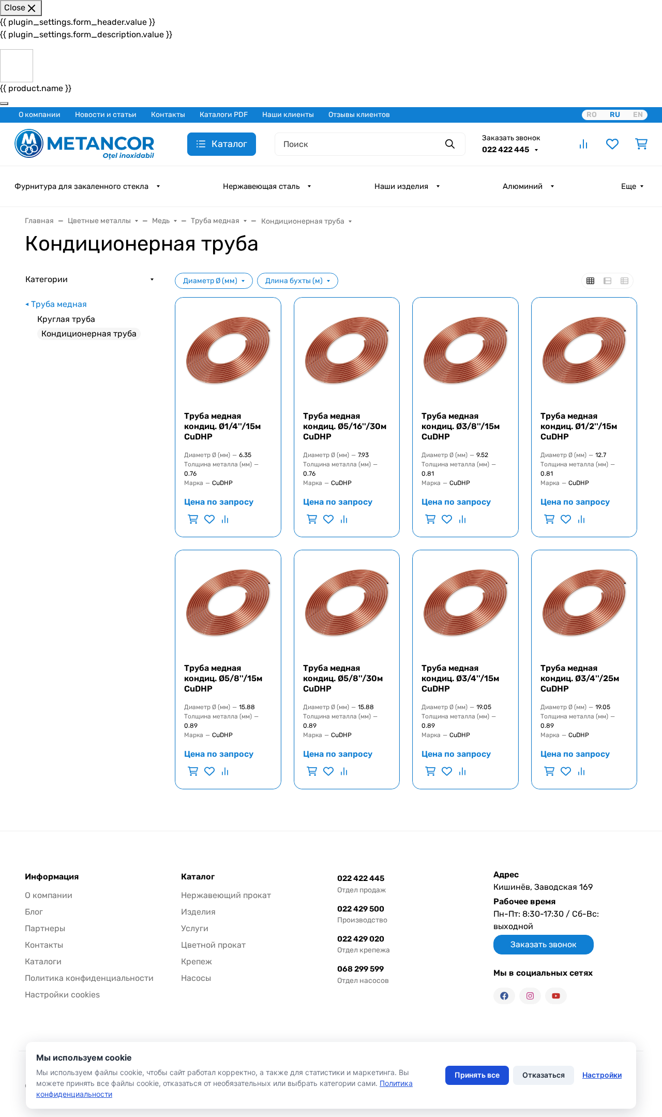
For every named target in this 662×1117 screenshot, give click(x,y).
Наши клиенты (288, 114)
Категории (46, 279)
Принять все (477, 1074)
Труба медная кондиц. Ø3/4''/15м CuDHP (460, 678)
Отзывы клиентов (359, 114)
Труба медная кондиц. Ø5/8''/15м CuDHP (223, 678)
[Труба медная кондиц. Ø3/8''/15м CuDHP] (465, 350)
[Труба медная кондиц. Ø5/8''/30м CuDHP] (347, 603)
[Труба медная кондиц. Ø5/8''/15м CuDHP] (228, 603)
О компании (40, 114)
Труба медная (59, 304)
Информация (52, 877)
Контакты (168, 114)
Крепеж (196, 961)
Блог (34, 912)
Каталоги (43, 961)
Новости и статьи (106, 114)
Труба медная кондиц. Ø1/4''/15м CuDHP (222, 426)
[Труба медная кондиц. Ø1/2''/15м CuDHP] (584, 350)
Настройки (602, 1074)
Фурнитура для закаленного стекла (81, 186)
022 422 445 (506, 149)
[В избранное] (209, 519)
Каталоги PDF (224, 114)
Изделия (198, 912)
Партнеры (45, 928)
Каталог (198, 877)
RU (615, 114)
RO (591, 114)
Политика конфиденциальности (89, 978)
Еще (628, 186)
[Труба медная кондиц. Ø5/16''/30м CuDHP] (347, 350)
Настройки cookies (62, 995)
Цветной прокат (213, 945)
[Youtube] (556, 996)
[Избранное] (612, 144)
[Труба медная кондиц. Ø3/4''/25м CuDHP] (584, 603)
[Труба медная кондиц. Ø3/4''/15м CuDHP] (465, 603)
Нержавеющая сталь (261, 186)
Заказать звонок (511, 138)
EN (638, 114)
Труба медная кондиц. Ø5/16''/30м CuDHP (344, 426)
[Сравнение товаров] (583, 144)
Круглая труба (66, 319)
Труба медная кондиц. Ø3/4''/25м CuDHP (579, 678)
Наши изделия (401, 186)
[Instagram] (530, 996)
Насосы (196, 978)
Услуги (194, 928)
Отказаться (543, 1074)
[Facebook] (504, 996)
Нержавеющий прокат (226, 895)
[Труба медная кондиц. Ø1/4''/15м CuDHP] (228, 350)
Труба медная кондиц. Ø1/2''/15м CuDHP (578, 426)
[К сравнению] (224, 519)
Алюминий (523, 186)
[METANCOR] (84, 143)
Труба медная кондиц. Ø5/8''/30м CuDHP (343, 678)
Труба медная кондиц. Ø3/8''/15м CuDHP (461, 426)
